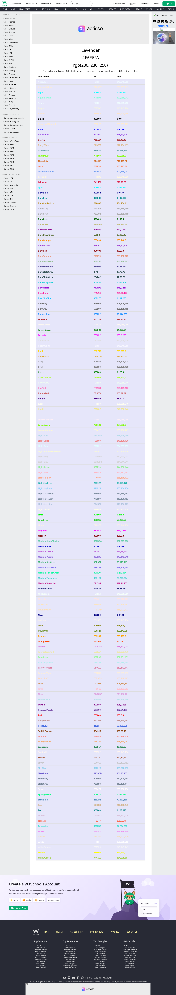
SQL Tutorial (40, 953)
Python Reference (70, 953)
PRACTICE (115, 932)
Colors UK (7, 181)
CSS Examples (100, 948)
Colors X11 (8, 199)
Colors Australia (10, 185)
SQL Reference (70, 952)
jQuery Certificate (130, 959)
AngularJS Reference (70, 965)
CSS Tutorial (40, 948)
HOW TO (112, 9)
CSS (13, 9)
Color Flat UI (9, 105)
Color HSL (7, 53)
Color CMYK (8, 60)
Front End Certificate (130, 952)
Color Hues (8, 81)
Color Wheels (9, 74)
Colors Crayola (9, 202)
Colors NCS (8, 195)
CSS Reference (70, 948)
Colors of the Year (11, 141)
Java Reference (70, 963)
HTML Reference (70, 946)
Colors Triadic (9, 128)
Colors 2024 (8, 148)
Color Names (9, 21)
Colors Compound (11, 132)
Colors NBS (8, 192)
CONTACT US (132, 932)
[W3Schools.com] (36, 933)
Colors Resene (9, 206)
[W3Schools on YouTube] (154, 21)
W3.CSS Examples (100, 957)
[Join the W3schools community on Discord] (163, 21)
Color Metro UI (9, 98)
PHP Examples (100, 961)
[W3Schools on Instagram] (170, 21)
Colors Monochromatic (13, 118)
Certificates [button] (60, 3)
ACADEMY (107, 977)
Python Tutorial (40, 955)
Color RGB (8, 46)
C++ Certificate (130, 963)
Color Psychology (11, 108)
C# (84, 9)
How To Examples (100, 952)
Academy (144, 3)
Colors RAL (8, 188)
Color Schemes (10, 84)
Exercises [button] (45, 3)
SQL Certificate (130, 953)
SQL (36, 9)
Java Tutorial (40, 963)
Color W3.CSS (9, 94)
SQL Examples (100, 953)
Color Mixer (8, 39)
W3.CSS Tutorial (40, 957)
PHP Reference (70, 959)
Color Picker (8, 35)
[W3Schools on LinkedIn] (158, 21)
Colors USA (8, 178)
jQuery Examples (100, 967)
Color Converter (10, 42)
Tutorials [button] (16, 3)
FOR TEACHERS (96, 932)
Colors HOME (9, 18)
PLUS (46, 932)
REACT (139, 9)
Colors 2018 (8, 162)
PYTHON (46, 9)
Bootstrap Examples (100, 959)
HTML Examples (100, 946)
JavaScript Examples (100, 950)
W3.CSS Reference (70, 955)
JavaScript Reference (70, 950)
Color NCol (8, 63)
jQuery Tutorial (40, 967)
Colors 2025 (8, 144)
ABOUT (97, 977)
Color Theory (9, 70)
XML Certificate (130, 967)
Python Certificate (130, 955)
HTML (4, 9)
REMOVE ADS (164, 26)
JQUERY (160, 9)
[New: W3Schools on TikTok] (174, 21)
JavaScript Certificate (130, 950)
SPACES (59, 932)
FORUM (88, 977)
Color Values (8, 25)
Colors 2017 (8, 165)
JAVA (56, 9)
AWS (92, 9)
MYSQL (149, 9)
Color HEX (7, 49)
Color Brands (9, 91)
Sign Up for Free (18, 908)
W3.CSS (101, 9)
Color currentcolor (11, 77)
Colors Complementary (13, 125)
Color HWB (8, 56)
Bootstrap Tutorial (41, 959)
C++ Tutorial (40, 965)
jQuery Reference (70, 967)
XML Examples (100, 965)
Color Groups (9, 28)
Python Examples (100, 955)
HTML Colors (70, 961)
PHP (64, 9)
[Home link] (5, 3)
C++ (77, 9)
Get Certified (119, 3)
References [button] (31, 3)
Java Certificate (130, 961)
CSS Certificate (130, 948)
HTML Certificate (129, 946)
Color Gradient (9, 67)
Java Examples (100, 963)
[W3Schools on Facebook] (166, 21)
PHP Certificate (130, 957)
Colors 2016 (8, 169)
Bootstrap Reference (70, 957)
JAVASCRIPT (24, 9)
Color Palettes (9, 88)
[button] (90, 3)
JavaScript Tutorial (40, 950)
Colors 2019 (8, 158)
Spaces (156, 3)
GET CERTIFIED (76, 932)
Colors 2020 (8, 155)
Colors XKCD (8, 209)
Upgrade (132, 3)
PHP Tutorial (40, 961)
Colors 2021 (8, 151)
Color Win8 (8, 101)
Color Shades (9, 32)
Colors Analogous (11, 121)
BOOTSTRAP (126, 9)
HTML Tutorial (40, 946)
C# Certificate (129, 965)
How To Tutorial (40, 952)
